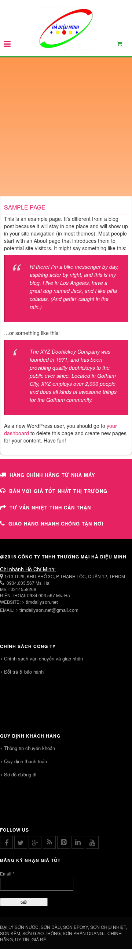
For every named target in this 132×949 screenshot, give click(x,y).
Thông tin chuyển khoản (29, 748)
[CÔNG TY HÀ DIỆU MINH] (66, 28)
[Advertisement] (66, 127)
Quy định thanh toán (25, 761)
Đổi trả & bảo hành (24, 671)
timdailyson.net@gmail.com (48, 609)
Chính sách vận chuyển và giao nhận (43, 658)
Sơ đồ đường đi (20, 774)
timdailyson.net (42, 601)
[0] (123, 45)
